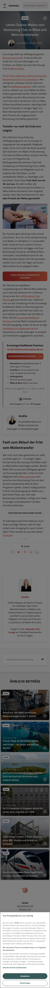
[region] (25, 950)
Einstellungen (25, 983)
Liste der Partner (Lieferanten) (14, 967)
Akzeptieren (25, 976)
